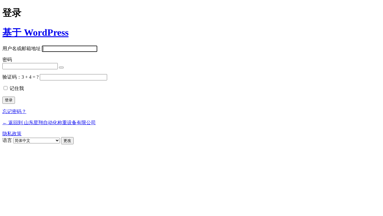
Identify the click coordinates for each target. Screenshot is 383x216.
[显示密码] (61, 67)
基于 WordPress (35, 32)
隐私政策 (12, 133)
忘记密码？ (14, 111)
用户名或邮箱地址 (21, 48)
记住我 (17, 88)
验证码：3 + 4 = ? (21, 77)
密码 (7, 59)
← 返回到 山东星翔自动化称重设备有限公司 (49, 122)
